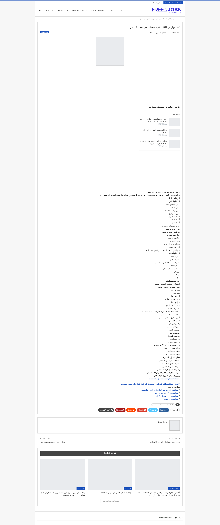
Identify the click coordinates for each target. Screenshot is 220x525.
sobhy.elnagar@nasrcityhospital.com (164, 379)
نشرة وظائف (44, 32)
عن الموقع (179, 517)
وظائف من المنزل (174, 488)
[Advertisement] (110, 86)
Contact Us (62, 11)
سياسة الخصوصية (165, 517)
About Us (48, 11)
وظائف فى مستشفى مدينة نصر (52, 442)
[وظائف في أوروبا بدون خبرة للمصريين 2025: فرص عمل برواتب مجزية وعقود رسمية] (174, 144)
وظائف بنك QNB (171, 399)
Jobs (121, 11)
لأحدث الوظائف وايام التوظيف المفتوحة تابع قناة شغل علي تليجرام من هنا (150, 384)
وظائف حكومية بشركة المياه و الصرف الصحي (159, 390)
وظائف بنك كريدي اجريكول (167, 396)
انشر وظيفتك (157, 3)
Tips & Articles (79, 11)
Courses (112, 11)
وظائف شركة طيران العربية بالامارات (165, 442)
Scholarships (97, 11)
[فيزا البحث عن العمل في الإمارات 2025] (174, 133)
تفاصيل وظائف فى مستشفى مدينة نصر (163, 404)
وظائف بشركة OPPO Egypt (166, 393)
